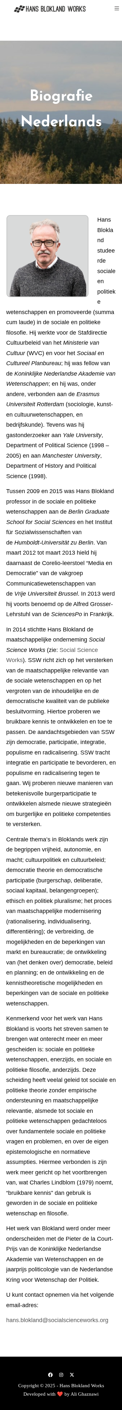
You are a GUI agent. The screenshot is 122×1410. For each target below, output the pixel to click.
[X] (72, 1375)
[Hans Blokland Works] (45, 9)
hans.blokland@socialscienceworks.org (57, 1320)
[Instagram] (61, 1375)
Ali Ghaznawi (85, 1394)
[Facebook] (50, 1375)
